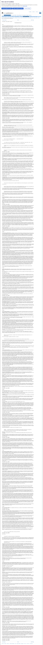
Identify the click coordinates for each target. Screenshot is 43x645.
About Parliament (19, 15)
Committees (21, 16)
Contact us (8, 643)
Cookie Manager (31, 643)
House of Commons (4, 16)
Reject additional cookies (18, 8)
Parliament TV (31, 16)
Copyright (22, 643)
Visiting (27, 15)
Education (30, 15)
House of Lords (9, 16)
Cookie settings (27, 8)
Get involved (24, 15)
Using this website (18, 643)
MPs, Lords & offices (14, 15)
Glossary (5, 643)
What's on (13, 16)
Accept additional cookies (7, 8)
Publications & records (26, 16)
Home (3, 15)
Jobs (15, 643)
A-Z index (3, 643)
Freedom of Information (12, 643)
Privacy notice (25, 643)
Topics (36, 16)
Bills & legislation (17, 16)
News (34, 16)
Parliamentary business (7, 15)
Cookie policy (28, 643)
